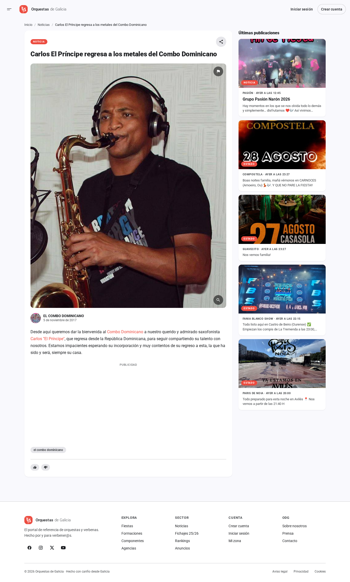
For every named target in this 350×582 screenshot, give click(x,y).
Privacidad (301, 571)
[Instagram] (41, 548)
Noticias (44, 24)
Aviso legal (279, 571)
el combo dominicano (48, 450)
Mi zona (235, 541)
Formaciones (131, 533)
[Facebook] (29, 548)
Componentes (132, 541)
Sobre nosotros (294, 526)
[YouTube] (63, 548)
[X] (52, 548)
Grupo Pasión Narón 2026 (266, 99)
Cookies (320, 571)
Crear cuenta (331, 9)
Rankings (182, 541)
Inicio (28, 24)
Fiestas (127, 526)
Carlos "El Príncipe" (47, 338)
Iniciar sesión (302, 9)
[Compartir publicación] (221, 42)
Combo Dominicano (125, 331)
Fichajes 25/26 (187, 533)
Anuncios (182, 548)
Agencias (128, 548)
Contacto (289, 541)
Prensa (288, 533)
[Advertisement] (128, 404)
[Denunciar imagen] (218, 71)
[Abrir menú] (9, 9)
